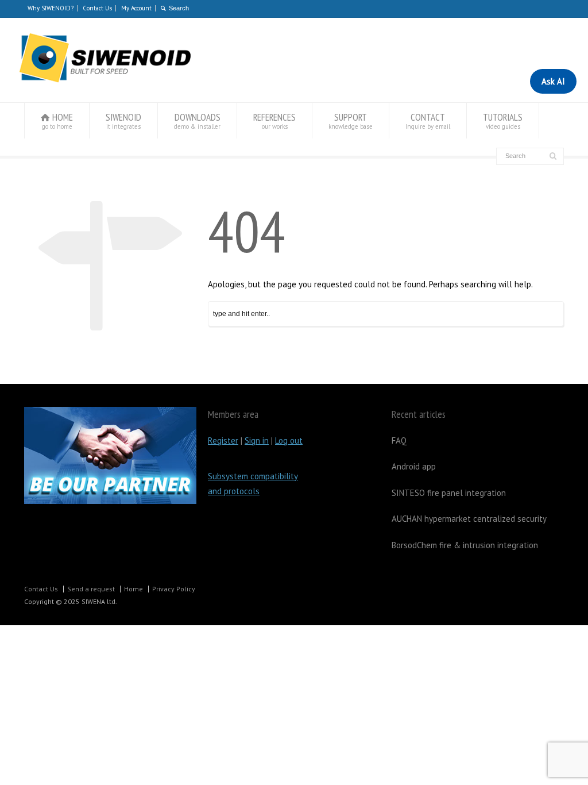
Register (223, 440)
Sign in (257, 440)
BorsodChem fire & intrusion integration (465, 545)
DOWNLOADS (197, 120)
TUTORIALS (503, 120)
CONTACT (427, 120)
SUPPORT (350, 120)
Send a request (91, 588)
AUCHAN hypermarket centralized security (469, 518)
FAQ (399, 440)
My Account (136, 8)
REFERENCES (274, 120)
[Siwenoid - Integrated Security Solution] (104, 80)
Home (133, 588)
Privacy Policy (173, 588)
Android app (414, 466)
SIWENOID (123, 120)
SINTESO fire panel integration (449, 492)
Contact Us (97, 8)
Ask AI (553, 81)
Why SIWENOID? (51, 8)
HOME (58, 120)
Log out (289, 440)
